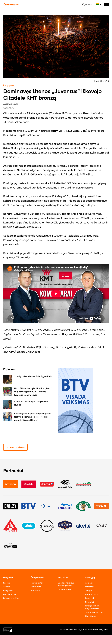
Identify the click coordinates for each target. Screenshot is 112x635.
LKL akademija (64, 589)
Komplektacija (9, 594)
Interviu (6, 583)
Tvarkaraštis (36, 587)
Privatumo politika (11, 598)
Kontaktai (89, 587)
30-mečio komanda (94, 612)
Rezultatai (35, 590)
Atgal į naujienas (17, 447)
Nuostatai (89, 602)
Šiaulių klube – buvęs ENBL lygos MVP (33, 376)
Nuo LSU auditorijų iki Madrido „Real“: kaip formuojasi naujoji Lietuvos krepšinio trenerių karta (33, 391)
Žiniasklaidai (90, 616)
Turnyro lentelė (37, 583)
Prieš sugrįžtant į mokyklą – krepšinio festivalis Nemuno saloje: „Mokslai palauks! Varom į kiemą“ (32, 416)
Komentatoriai (91, 594)
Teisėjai (88, 590)
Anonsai (6, 587)
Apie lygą (89, 583)
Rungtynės (8, 85)
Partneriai (89, 598)
